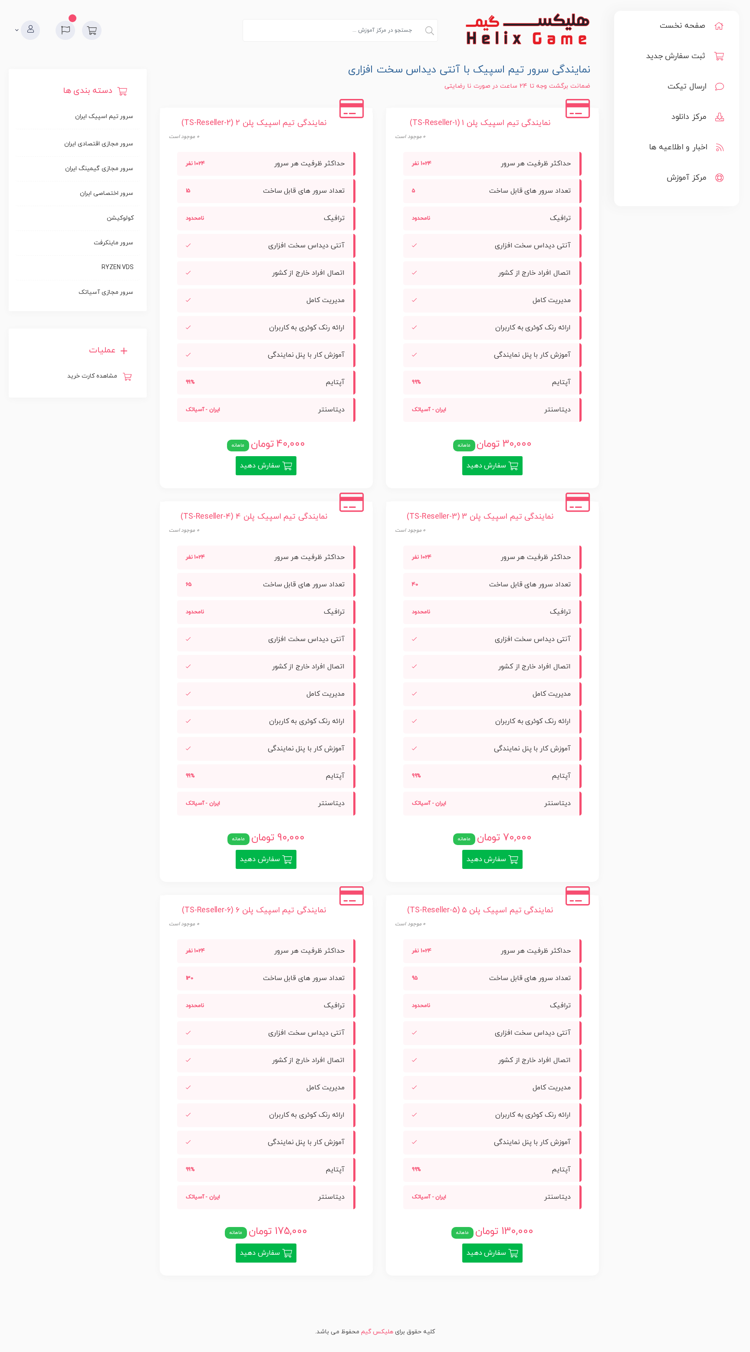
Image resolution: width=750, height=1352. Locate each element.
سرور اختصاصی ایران (107, 193)
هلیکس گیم (377, 1332)
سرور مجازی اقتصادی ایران (98, 144)
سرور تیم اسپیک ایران (104, 116)
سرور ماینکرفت (114, 243)
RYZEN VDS (117, 267)
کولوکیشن (120, 218)
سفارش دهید (488, 465)
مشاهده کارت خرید (93, 376)
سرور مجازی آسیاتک (106, 292)
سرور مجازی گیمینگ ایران (99, 168)
